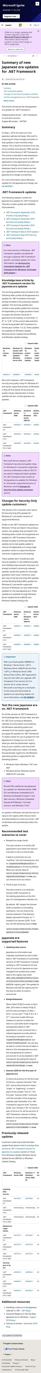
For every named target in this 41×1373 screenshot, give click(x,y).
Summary (7, 88)
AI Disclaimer (7, 1360)
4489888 (28, 374)
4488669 (17, 635)
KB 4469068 (7, 186)
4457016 (17, 1254)
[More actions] (37, 56)
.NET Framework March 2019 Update (22, 231)
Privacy (15, 1363)
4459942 (17, 1290)
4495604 (17, 425)
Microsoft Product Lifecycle (17, 37)
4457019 (17, 1244)
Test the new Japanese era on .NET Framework (21, 97)
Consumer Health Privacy (11, 1366)
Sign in (36, 25)
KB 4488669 (29, 697)
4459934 (28, 1272)
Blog (32, 1360)
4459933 (17, 1272)
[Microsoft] (20, 25)
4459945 (17, 1281)
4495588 (17, 443)
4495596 (17, 434)
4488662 (27, 626)
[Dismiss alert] (37, 4)
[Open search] (30, 25)
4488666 (17, 644)
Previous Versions (21, 1360)
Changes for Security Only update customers (21, 94)
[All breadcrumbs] (4, 56)
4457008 (28, 1198)
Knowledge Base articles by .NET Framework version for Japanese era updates (20, 1148)
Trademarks (6, 1370)
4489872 (6, 374)
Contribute (6, 1363)
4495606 (27, 425)
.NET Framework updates (13, 91)
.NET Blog (26, 1310)
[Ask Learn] (33, 56)
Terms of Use (30, 1366)
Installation (12, 56)
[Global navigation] (2, 25)
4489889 (16, 374)
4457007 (17, 1198)
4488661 (17, 626)
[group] (20, 361)
